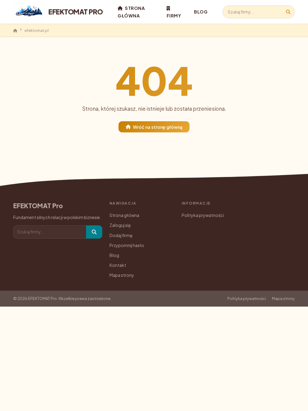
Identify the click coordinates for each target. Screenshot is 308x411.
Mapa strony (121, 275)
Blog (201, 11)
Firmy (174, 15)
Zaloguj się (120, 225)
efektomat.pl (36, 30)
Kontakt (117, 265)
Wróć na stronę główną (157, 126)
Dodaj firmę (121, 235)
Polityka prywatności (203, 215)
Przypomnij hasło (126, 245)
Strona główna (131, 11)
